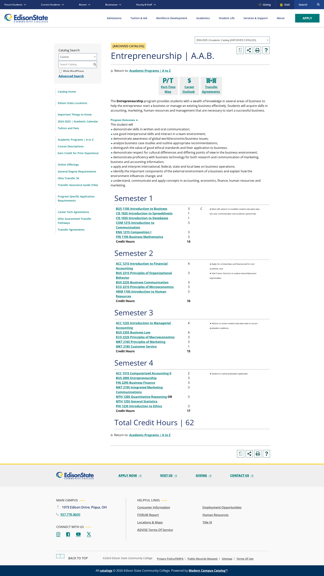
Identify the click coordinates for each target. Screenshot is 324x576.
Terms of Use (245, 558)
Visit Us (166, 475)
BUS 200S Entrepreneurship (136, 378)
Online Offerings (68, 164)
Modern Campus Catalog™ (208, 570)
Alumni (83, 4)
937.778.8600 (70, 514)
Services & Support (256, 18)
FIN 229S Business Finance (135, 383)
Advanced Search (71, 76)
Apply (307, 18)
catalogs (106, 570)
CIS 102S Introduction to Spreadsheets (144, 213)
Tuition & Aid (138, 18)
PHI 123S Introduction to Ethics (139, 406)
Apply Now (127, 475)
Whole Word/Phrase (73, 71)
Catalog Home (67, 91)
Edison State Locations (72, 103)
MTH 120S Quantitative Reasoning (141, 397)
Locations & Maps (150, 522)
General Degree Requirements (77, 171)
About (281, 18)
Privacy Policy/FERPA (170, 558)
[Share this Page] (248, 50)
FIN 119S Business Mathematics (139, 237)
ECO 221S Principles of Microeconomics (145, 287)
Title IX (207, 522)
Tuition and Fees (68, 128)
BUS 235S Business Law (133, 332)
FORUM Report (148, 515)
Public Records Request (203, 558)
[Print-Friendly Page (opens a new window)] (257, 50)
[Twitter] (89, 534)
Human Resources (215, 515)
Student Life (227, 18)
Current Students (50, 4)
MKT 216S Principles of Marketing (140, 342)
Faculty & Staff (144, 4)
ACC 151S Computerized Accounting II (143, 373)
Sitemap (227, 558)
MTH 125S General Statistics (136, 401)
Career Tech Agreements (73, 212)
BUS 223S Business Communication (142, 282)
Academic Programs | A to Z (76, 139)
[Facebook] (68, 534)
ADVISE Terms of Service (155, 530)
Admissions (114, 18)
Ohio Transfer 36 (68, 178)
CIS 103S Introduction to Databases (142, 218)
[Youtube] (78, 534)
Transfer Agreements (71, 229)
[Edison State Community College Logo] (26, 18)
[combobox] (232, 40)
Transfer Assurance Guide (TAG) (78, 185)
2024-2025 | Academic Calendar (78, 121)
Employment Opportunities (222, 507)
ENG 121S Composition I (133, 232)
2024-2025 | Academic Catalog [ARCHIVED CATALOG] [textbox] (226, 40)
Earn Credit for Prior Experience (78, 153)
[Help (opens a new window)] (266, 50)
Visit (287, 4)
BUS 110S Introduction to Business (141, 209)
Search (303, 4)
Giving (267, 4)
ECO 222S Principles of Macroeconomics (145, 337)
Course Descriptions (71, 146)
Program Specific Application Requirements (76, 198)
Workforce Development (171, 18)
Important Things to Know (75, 114)
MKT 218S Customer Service (136, 346)
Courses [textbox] (64, 57)
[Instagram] (58, 534)
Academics (203, 18)
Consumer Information (153, 507)
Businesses (111, 4)
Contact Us (239, 475)
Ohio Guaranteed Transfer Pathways (74, 221)
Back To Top (78, 558)
